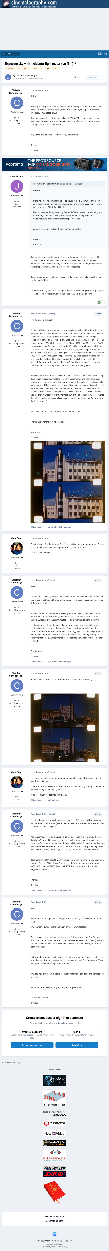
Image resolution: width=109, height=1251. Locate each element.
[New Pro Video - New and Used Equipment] (54, 1133)
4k (18, 563)
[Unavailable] (68, 482)
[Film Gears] (54, 1155)
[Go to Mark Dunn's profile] (17, 548)
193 (18, 118)
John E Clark (16, 176)
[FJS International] (54, 1123)
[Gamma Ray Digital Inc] (54, 1143)
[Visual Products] (54, 1171)
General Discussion (35, 78)
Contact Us (57, 1241)
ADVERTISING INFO (54, 1221)
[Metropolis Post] (54, 1113)
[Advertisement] (54, 29)
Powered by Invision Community (54, 1247)
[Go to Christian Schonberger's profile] (8, 77)
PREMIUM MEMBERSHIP (54, 1216)
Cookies (68, 1241)
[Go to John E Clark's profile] (17, 186)
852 (18, 201)
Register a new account (32, 1045)
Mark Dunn (16, 538)
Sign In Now (77, 1045)
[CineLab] (54, 1098)
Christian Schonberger (26, 75)
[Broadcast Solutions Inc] (54, 1080)
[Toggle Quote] (34, 184)
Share (78, 77)
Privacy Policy (43, 1241)
